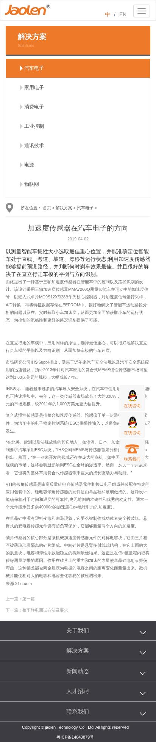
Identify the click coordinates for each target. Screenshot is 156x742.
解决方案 (64, 208)
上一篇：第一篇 (20, 598)
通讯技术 (34, 145)
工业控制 (34, 126)
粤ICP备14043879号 (75, 737)
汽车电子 (34, 68)
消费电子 (34, 107)
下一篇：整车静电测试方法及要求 (37, 610)
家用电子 (34, 87)
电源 (29, 165)
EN (122, 14)
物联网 (31, 184)
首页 (47, 208)
